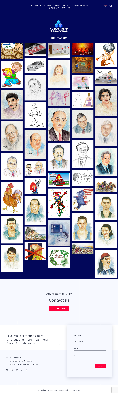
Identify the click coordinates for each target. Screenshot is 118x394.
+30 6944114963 (17, 357)
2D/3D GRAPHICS (79, 5)
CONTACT (66, 8)
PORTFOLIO (53, 8)
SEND (100, 366)
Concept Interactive (58, 390)
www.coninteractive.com (21, 361)
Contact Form (59, 308)
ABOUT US (36, 5)
